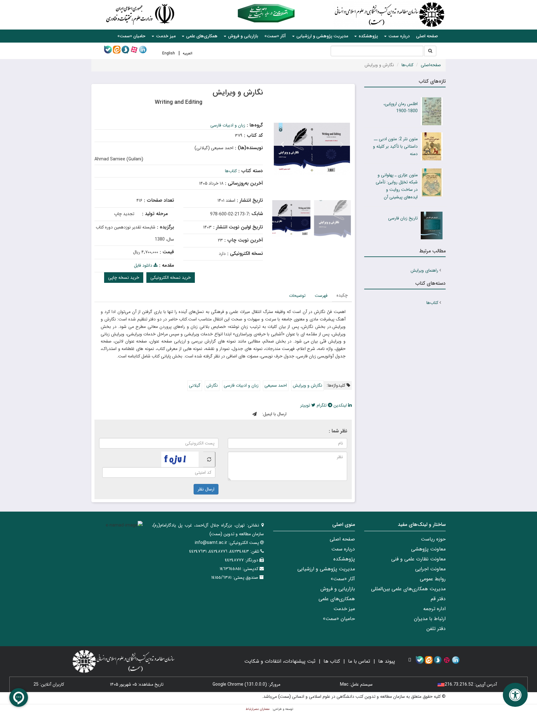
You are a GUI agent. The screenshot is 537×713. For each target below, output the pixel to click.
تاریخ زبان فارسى (403, 218)
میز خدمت (344, 609)
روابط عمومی (433, 579)
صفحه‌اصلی (431, 65)
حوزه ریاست (433, 539)
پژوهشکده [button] (367, 36)
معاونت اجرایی (430, 569)
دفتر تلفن (436, 628)
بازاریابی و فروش (337, 589)
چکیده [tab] (342, 295)
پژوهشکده (344, 559)
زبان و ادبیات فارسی (227, 125)
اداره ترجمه (434, 609)
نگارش (212, 385)
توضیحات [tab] (297, 295)
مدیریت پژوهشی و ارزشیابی (326, 569)
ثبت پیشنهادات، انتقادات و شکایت (279, 661)
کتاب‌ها (407, 65)
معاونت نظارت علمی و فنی (418, 559)
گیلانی (194, 385)
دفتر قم (438, 599)
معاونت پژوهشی (428, 549)
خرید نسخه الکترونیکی (170, 277)
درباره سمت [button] (398, 36)
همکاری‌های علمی (337, 599)
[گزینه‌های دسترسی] (515, 695)
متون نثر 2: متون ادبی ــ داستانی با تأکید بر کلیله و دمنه (395, 146)
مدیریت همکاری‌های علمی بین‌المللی (408, 589)
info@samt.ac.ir (211, 542)
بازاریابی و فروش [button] (242, 36)
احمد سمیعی (275, 385)
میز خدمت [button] (165, 36)
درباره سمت (343, 549)
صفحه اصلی (427, 36)
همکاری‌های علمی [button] (201, 36)
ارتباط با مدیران (430, 619)
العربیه (187, 53)
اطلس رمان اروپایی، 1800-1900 (400, 107)
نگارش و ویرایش (307, 385)
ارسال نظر (206, 489)
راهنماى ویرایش (424, 270)
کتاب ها (332, 661)
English (168, 53)
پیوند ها (386, 661)
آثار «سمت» (275, 36)
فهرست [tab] (321, 295)
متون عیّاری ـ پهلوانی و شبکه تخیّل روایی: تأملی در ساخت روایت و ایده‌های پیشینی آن (397, 186)
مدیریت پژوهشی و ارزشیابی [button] (321, 36)
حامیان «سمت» (131, 36)
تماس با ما (359, 661)
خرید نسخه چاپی (123, 277)
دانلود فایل (144, 265)
